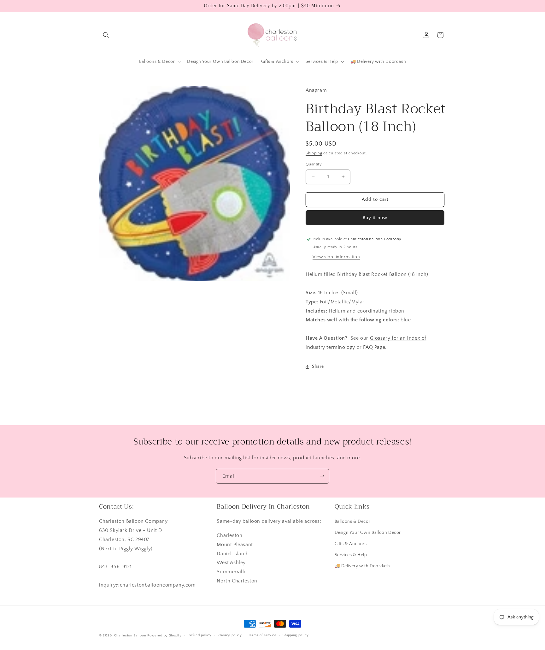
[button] (106, 35)
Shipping (314, 153)
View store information (336, 256)
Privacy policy (230, 635)
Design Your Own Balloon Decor (368, 532)
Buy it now (375, 217)
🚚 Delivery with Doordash (362, 566)
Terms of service (262, 635)
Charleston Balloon (130, 635)
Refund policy (199, 635)
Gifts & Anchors (351, 543)
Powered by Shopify (164, 635)
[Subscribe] (322, 476)
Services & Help (351, 555)
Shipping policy (296, 635)
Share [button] (318, 366)
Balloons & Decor (353, 521)
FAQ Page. (374, 347)
